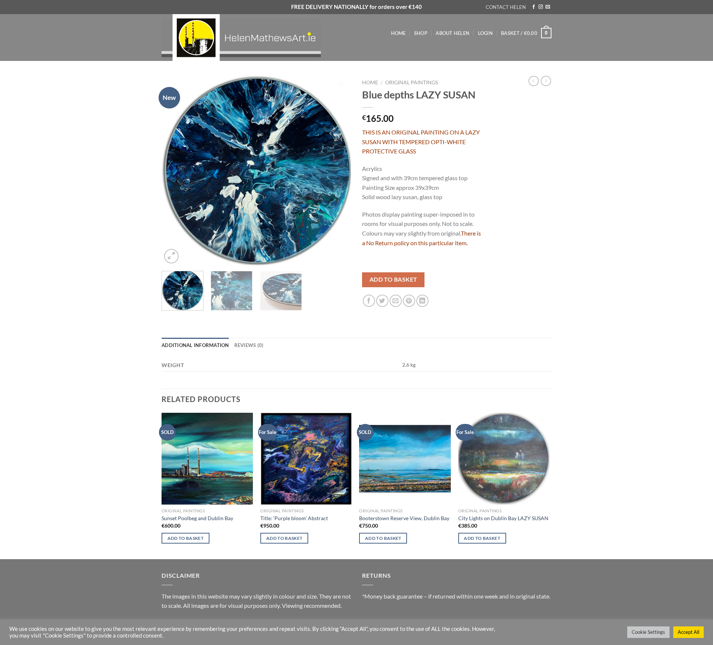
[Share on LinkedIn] (422, 301)
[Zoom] (171, 256)
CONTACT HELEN (506, 7)
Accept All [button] (688, 632)
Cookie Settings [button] (648, 632)
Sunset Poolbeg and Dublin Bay (197, 518)
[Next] (338, 170)
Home (398, 33)
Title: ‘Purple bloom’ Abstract (294, 518)
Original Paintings (411, 82)
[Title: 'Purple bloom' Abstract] (306, 459)
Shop (420, 33)
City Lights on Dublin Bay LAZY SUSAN (503, 518)
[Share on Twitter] (382, 301)
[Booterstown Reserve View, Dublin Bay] (405, 459)
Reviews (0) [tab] (249, 345)
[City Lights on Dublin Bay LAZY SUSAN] (504, 459)
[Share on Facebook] (369, 301)
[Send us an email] (548, 7)
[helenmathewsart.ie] (245, 37)
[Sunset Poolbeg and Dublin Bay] (207, 459)
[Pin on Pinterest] (409, 301)
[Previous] (174, 170)
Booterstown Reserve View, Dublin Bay (404, 518)
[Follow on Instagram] (540, 7)
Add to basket (393, 279)
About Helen (452, 33)
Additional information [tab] (195, 345)
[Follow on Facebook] (533, 7)
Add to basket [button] (185, 538)
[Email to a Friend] (396, 301)
